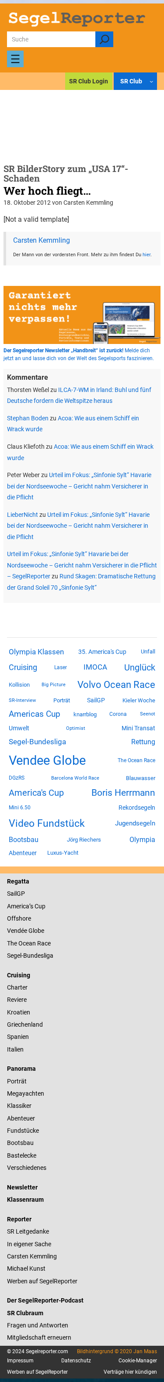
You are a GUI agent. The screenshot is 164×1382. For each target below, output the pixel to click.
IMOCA (95, 667)
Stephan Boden (28, 418)
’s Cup (37, 906)
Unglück (139, 667)
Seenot (147, 714)
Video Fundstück (47, 823)
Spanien (18, 1036)
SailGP (96, 700)
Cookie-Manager (138, 1361)
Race (43, 943)
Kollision (19, 684)
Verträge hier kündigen (130, 1372)
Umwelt (19, 728)
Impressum (20, 1361)
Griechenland (25, 1024)
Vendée (17, 930)
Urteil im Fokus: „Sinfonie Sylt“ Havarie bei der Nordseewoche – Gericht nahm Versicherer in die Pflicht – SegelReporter (82, 565)
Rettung (143, 742)
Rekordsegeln (137, 807)
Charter (17, 987)
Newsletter (22, 1187)
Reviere (17, 999)
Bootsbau (23, 840)
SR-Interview (22, 700)
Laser (60, 667)
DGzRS (16, 778)
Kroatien (18, 1012)
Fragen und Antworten (37, 1325)
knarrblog (85, 714)
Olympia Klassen (36, 651)
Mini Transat (138, 728)
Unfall (148, 651)
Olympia (142, 839)
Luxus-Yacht (62, 852)
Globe (35, 930)
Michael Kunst (26, 1268)
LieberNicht (22, 514)
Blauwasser (140, 778)
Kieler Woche (138, 700)
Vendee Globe (47, 760)
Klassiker (19, 1105)
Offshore (19, 918)
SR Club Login (88, 81)
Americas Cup (34, 714)
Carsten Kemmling (41, 240)
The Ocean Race (136, 760)
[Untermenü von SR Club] (151, 81)
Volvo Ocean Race (116, 684)
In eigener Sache (29, 1244)
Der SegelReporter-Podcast (45, 1300)
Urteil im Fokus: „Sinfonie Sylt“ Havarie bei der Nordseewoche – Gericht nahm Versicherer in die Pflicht (79, 486)
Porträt (61, 700)
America (18, 906)
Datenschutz (76, 1361)
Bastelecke (21, 1155)
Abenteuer (23, 852)
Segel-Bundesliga (37, 741)
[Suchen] (104, 39)
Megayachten (25, 1093)
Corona (118, 714)
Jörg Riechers (84, 839)
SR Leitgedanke (28, 1231)
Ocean (27, 943)
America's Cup (36, 792)
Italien (15, 1049)
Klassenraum (25, 1199)
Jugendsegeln (135, 823)
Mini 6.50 (20, 807)
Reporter (19, 1219)
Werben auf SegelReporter (42, 1281)
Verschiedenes (26, 1167)
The (12, 943)
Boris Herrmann (123, 792)
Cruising (23, 667)
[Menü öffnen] (15, 59)
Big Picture (54, 685)
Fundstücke (23, 1130)
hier (146, 254)
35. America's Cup (102, 651)
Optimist (75, 728)
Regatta (18, 881)
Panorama (21, 1068)
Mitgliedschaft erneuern (39, 1337)
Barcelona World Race (75, 778)
